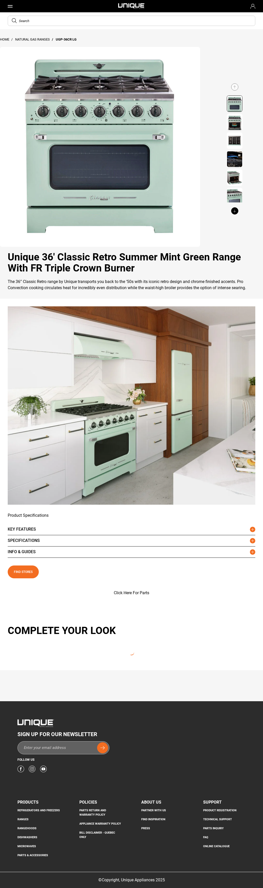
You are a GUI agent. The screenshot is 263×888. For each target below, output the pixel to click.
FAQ (205, 837)
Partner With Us (153, 810)
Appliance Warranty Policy (100, 823)
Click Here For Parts (131, 592)
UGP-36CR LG (66, 39)
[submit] (102, 747)
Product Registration (220, 810)
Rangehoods (26, 828)
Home (5, 39)
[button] (14, 20)
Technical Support (217, 819)
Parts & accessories (32, 855)
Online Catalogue (216, 846)
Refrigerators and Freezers (38, 810)
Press (145, 828)
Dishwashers (27, 837)
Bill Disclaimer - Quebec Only (97, 835)
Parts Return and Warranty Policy (92, 812)
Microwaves (26, 846)
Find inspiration (153, 819)
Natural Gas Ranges (33, 39)
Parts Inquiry (213, 828)
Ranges (23, 819)
